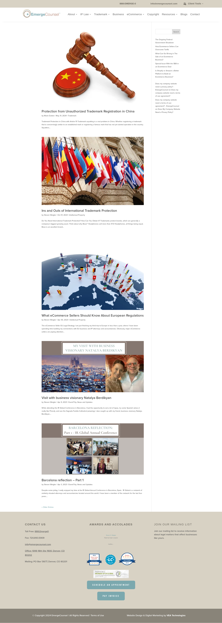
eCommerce (134, 14)
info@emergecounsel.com (38, 544)
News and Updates (84, 402)
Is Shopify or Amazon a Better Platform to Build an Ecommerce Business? (167, 73)
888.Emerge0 (42, 531)
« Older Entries (48, 507)
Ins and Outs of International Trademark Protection (79, 210)
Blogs (184, 14)
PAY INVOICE (111, 596)
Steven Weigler (50, 215)
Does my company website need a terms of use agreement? (167, 93)
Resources (168, 14)
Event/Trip (72, 402)
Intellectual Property (77, 215)
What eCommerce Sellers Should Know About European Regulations (93, 315)
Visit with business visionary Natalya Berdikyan (76, 397)
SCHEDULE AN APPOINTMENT (111, 585)
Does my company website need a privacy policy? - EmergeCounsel (166, 86)
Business (118, 14)
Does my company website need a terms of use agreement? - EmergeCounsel (167, 103)
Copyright (153, 14)
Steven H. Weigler (111, 535)
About (71, 14)
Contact (195, 14)
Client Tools (194, 3)
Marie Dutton (49, 115)
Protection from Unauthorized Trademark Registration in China (88, 111)
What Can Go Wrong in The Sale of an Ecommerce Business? (166, 56)
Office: (28, 550)
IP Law (84, 14)
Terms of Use (97, 615)
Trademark (100, 14)
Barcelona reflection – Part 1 (63, 480)
